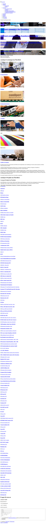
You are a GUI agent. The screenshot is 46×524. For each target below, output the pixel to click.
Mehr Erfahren (3, 32)
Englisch (5, 18)
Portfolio (4, 13)
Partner (6, 6)
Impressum (7, 521)
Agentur (4, 4)
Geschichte (7, 5)
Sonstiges (29, 185)
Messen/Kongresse (24, 185)
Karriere (4, 14)
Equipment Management (9, 10)
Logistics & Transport (9, 12)
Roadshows (14, 185)
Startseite (4, 3)
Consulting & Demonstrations (10, 11)
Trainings (6, 9)
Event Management (8, 8)
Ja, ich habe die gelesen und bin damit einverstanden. (15, 517)
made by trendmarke (4, 522)
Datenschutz (12, 521)
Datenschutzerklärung (12, 517)
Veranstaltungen (8, 185)
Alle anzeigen (3, 185)
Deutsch (5, 16)
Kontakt (4, 15)
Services (4, 7)
